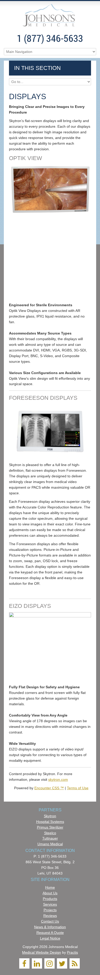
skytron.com (58, 779)
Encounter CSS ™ (49, 788)
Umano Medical (50, 844)
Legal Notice (50, 938)
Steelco (50, 833)
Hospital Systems (50, 822)
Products (50, 899)
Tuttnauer (50, 838)
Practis (72, 952)
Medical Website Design (41, 952)
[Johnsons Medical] (50, 16)
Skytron (50, 816)
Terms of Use (77, 788)
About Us (50, 893)
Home (50, 887)
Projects (50, 910)
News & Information (50, 927)
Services (50, 904)
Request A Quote (50, 933)
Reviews (50, 916)
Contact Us (50, 921)
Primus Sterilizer (50, 827)
